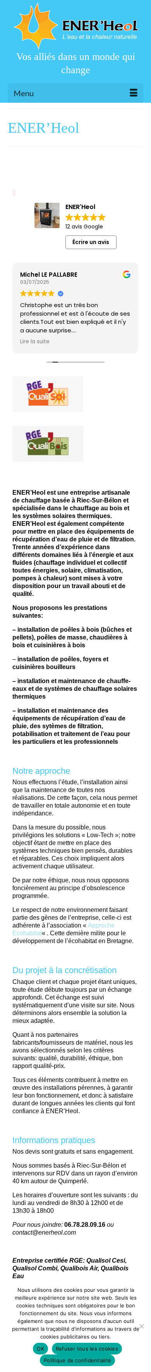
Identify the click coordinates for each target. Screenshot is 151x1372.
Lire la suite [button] (35, 341)
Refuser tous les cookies (87, 1349)
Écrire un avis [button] (90, 242)
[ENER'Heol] (75, 26)
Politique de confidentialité (77, 1360)
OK (40, 1349)
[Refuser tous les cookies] (141, 1326)
